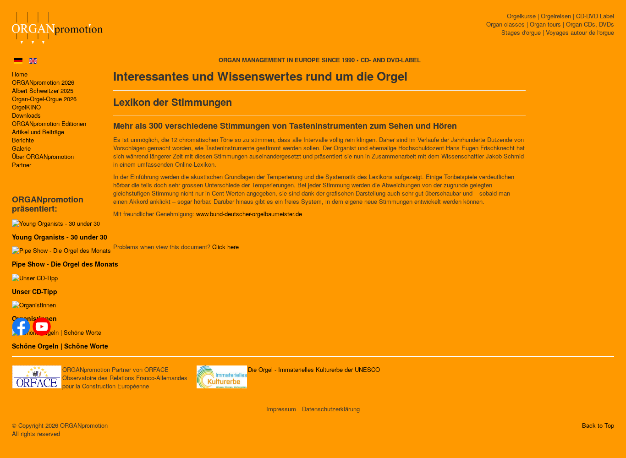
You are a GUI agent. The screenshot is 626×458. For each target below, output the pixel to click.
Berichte (23, 140)
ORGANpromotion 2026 (43, 82)
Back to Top (598, 425)
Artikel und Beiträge (38, 132)
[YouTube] (42, 326)
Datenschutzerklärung (331, 409)
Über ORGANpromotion (43, 157)
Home (19, 74)
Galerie (21, 148)
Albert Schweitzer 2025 (42, 91)
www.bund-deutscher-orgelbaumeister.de (249, 213)
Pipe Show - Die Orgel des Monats (65, 263)
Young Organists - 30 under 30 (59, 236)
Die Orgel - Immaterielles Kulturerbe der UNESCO (314, 369)
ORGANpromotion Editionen (49, 124)
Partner (21, 165)
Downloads (26, 115)
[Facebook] (21, 326)
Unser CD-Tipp (34, 291)
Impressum (281, 409)
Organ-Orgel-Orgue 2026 (44, 99)
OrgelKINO (26, 107)
